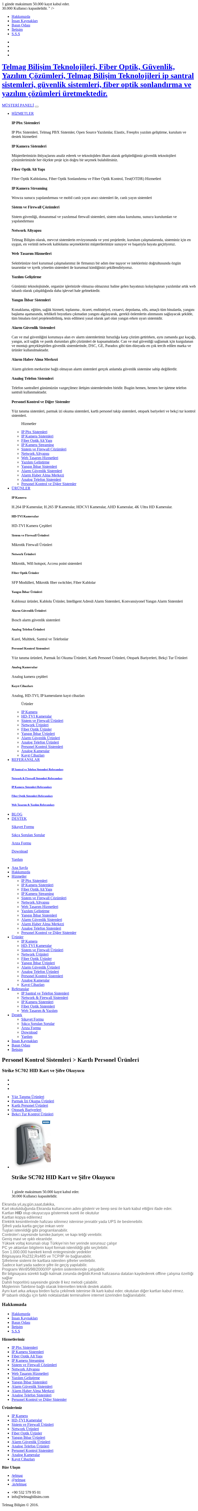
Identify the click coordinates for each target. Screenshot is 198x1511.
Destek (17, 1015)
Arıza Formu (31, 1028)
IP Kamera (29, 712)
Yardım (26, 1037)
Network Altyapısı (35, 453)
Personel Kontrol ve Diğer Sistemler (48, 484)
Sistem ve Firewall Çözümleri (43, 449)
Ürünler (17, 937)
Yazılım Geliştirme (35, 462)
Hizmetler (19, 876)
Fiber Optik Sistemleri (38, 1006)
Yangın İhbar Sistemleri (39, 466)
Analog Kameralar (35, 751)
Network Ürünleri (35, 725)
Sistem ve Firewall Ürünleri (42, 721)
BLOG (17, 814)
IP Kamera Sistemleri (37, 436)
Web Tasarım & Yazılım (39, 1011)
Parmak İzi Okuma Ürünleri (33, 1101)
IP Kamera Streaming (37, 445)
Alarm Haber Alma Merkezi (42, 475)
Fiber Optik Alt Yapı (36, 440)
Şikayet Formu (32, 1019)
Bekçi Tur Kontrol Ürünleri (32, 1114)
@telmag (18, 1480)
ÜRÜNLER (21, 488)
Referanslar (20, 989)
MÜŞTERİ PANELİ (18, 105)
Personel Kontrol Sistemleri (42, 747)
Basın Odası (21, 25)
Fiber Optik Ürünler (36, 729)
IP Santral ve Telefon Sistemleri (45, 993)
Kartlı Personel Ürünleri (30, 1105)
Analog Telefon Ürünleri (40, 742)
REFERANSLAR (26, 760)
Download (29, 1032)
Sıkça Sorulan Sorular (38, 1024)
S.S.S (16, 34)
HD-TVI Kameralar (36, 716)
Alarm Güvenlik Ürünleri (40, 738)
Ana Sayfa (20, 868)
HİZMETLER (23, 113)
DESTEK (19, 819)
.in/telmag (19, 1484)
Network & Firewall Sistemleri (44, 998)
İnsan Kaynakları (25, 21)
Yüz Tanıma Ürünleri (28, 1097)
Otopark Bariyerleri (26, 1110)
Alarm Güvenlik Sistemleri (41, 471)
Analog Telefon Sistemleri (41, 479)
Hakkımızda (21, 16)
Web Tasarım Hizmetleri (39, 458)
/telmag (17, 1475)
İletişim (17, 29)
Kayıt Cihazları (32, 755)
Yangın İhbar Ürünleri (38, 734)
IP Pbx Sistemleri (34, 432)
